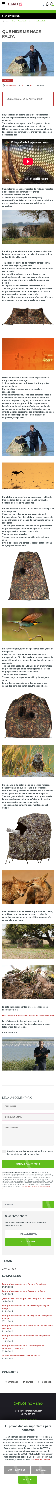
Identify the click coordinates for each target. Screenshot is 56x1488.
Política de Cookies (41, 1460)
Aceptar (27, 1479)
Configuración (17, 1470)
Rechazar (41, 1470)
